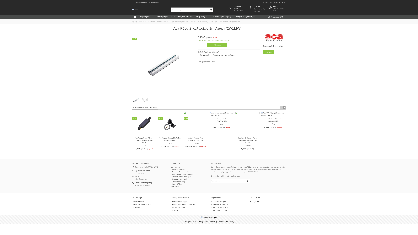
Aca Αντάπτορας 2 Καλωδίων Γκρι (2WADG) (222, 120)
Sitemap (137, 207)
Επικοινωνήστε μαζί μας (143, 204)
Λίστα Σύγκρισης (179, 207)
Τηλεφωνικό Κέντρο (142, 171)
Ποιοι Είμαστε (139, 201)
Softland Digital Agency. (226, 222)
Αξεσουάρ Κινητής (178, 182)
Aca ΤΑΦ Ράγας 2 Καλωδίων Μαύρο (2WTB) (273, 120)
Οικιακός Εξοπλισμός (221, 17)
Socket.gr (199, 222)
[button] (281, 107)
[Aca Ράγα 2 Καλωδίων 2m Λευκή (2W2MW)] (284, 28)
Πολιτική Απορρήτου (220, 210)
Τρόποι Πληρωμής (219, 201)
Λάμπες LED (145, 17)
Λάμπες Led (175, 167)
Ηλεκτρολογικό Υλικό (181, 17)
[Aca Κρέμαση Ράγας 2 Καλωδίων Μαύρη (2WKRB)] (170, 124)
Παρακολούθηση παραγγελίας (184, 204)
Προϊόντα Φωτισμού (178, 169)
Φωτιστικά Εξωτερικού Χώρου (182, 174)
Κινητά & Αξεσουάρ (245, 17)
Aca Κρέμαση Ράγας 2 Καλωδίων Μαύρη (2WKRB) (170, 139)
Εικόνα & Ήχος (176, 184)
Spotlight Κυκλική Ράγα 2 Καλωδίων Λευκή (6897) (195, 139)
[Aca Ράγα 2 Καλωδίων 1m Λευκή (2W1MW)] (191, 91)
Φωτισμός (161, 17)
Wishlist (176, 210)
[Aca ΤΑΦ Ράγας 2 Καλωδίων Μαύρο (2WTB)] (273, 114)
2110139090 (268, 52)
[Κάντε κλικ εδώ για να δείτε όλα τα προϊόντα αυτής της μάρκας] (274, 38)
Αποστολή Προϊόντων (220, 204)
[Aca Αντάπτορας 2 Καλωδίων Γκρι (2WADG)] (222, 114)
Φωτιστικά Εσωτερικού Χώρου (182, 172)
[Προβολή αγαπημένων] (212, 2)
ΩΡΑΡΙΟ (275, 7)
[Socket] (148, 9)
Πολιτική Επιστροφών (220, 207)
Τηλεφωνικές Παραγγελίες (273, 46)
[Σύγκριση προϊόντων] (209, 2)
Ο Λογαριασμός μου (180, 201)
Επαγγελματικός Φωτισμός (181, 177)
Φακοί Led (175, 186)
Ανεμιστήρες (201, 17)
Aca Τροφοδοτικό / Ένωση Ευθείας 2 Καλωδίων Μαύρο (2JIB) (144, 140)
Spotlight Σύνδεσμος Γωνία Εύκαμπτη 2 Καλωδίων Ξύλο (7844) (247, 140)
